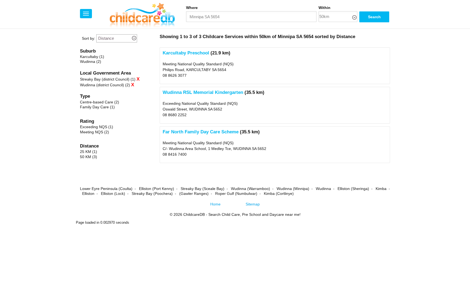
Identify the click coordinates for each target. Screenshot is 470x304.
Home (215, 204)
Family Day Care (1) (97, 107)
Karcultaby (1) (92, 56)
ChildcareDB (194, 214)
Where (192, 7)
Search (374, 17)
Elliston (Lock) (113, 193)
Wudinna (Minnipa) (293, 188)
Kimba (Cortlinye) (279, 193)
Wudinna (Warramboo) (250, 188)
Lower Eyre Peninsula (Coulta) (106, 188)
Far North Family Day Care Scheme (201, 131)
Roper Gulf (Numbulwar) (236, 193)
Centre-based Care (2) (99, 102)
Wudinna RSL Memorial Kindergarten (203, 92)
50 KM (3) (88, 157)
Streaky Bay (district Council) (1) (107, 79)
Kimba (381, 188)
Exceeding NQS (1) (96, 127)
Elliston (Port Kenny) (156, 188)
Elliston (88, 193)
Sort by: (88, 38)
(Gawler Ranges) (194, 193)
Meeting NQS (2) (94, 132)
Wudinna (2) (90, 61)
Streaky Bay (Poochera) (152, 193)
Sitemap (253, 204)
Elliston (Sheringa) (353, 188)
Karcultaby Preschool (186, 53)
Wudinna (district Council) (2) (105, 85)
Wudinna (323, 188)
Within (324, 7)
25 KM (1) (88, 151)
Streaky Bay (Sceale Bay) (202, 188)
